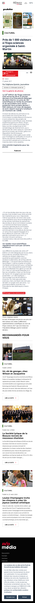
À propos (4, 556)
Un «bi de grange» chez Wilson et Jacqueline (14, 372)
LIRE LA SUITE (9, 398)
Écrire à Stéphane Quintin (13, 87)
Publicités (5, 561)
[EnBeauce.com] (9, 545)
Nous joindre (5, 553)
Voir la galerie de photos (12, 91)
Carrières (4, 558)
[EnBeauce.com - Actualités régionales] (17, 3)
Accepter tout (10, 597)
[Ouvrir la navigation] (3, 3)
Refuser (24, 597)
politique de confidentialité (13, 590)
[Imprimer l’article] (31, 73)
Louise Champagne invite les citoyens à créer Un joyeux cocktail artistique (16, 500)
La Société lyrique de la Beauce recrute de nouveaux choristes (14, 435)
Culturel (9, 32)
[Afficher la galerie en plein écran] (30, 299)
